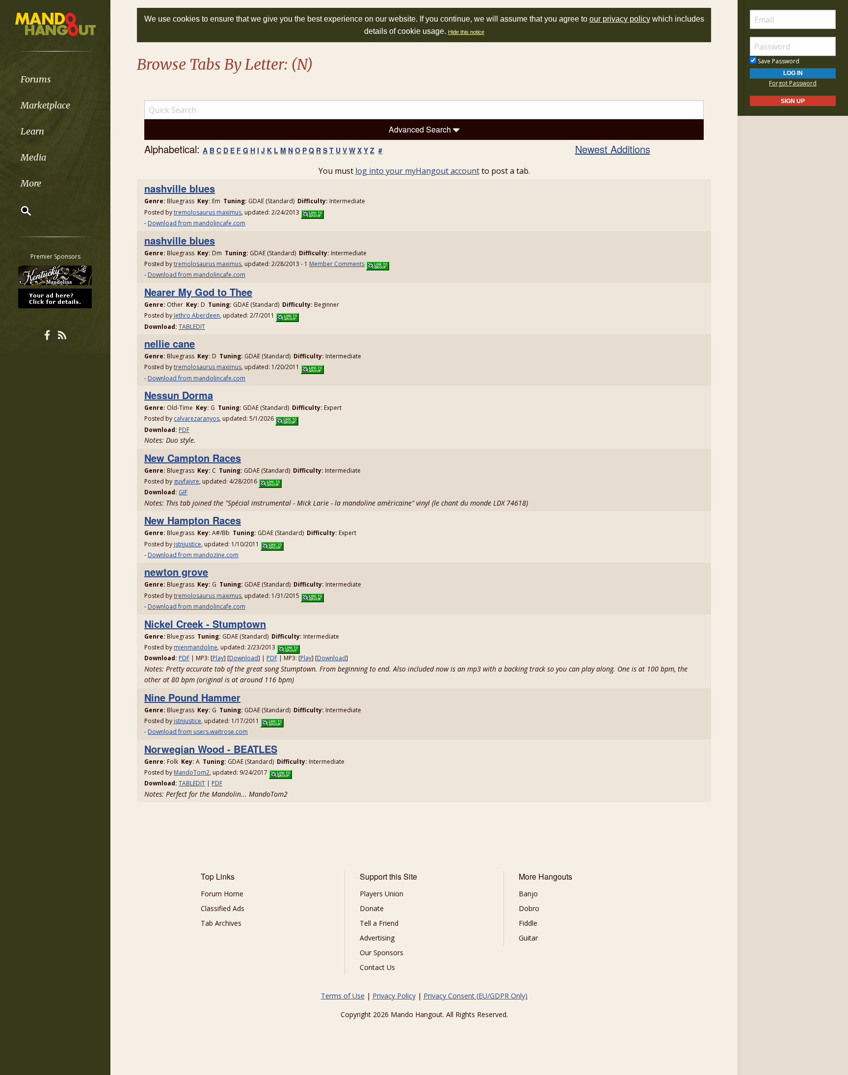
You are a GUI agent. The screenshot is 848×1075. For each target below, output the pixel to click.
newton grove (176, 571)
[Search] (19, 210)
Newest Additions (612, 149)
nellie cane (169, 343)
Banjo (528, 893)
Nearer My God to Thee (198, 292)
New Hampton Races (192, 520)
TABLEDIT (192, 326)
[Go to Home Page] (55, 23)
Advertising (377, 937)
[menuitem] (55, 79)
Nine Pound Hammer (192, 697)
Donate (372, 908)
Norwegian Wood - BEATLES (210, 749)
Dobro (529, 908)
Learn (32, 131)
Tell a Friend (379, 923)
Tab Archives (221, 923)
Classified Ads (222, 908)
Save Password (777, 61)
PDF (184, 430)
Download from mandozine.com (193, 555)
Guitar (528, 937)
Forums (36, 79)
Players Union (381, 893)
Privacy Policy (394, 995)
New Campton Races (192, 458)
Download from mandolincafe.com (196, 223)
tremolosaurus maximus (207, 212)
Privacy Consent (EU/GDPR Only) (476, 995)
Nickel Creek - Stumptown (205, 624)
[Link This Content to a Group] (312, 212)
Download (243, 658)
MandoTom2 (192, 772)
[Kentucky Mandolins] (55, 275)
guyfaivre (186, 481)
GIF (183, 492)
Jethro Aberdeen (197, 315)
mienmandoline (195, 647)
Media (33, 157)
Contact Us (377, 967)
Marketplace (45, 105)
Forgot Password (793, 83)
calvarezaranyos (196, 418)
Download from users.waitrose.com (198, 731)
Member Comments (337, 264)
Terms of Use (343, 995)
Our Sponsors (381, 952)
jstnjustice (187, 544)
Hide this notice (466, 32)
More (31, 183)
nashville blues (179, 188)
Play (218, 658)
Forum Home (222, 893)
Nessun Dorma (178, 395)
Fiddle (528, 923)
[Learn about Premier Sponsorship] (55, 298)
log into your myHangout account (417, 170)
